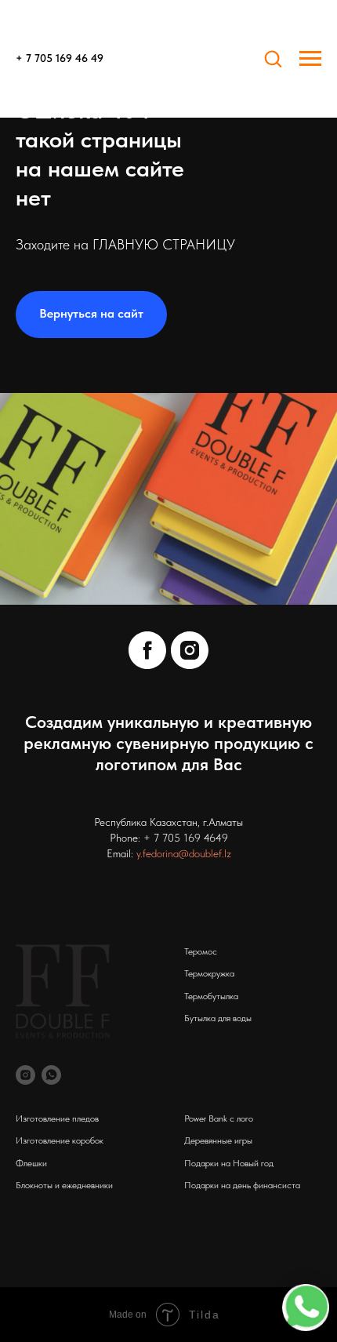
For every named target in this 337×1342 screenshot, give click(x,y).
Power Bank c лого (218, 1118)
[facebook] (147, 650)
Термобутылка (211, 996)
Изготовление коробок (59, 1140)
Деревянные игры (218, 1140)
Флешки (31, 1163)
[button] (272, 58)
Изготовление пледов (57, 1118)
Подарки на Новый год (229, 1163)
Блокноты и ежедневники (64, 1185)
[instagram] (189, 650)
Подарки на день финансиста (242, 1185)
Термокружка (209, 973)
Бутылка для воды (218, 1018)
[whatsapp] (51, 1075)
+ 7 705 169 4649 (185, 837)
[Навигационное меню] (310, 59)
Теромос (200, 951)
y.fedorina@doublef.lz (183, 853)
